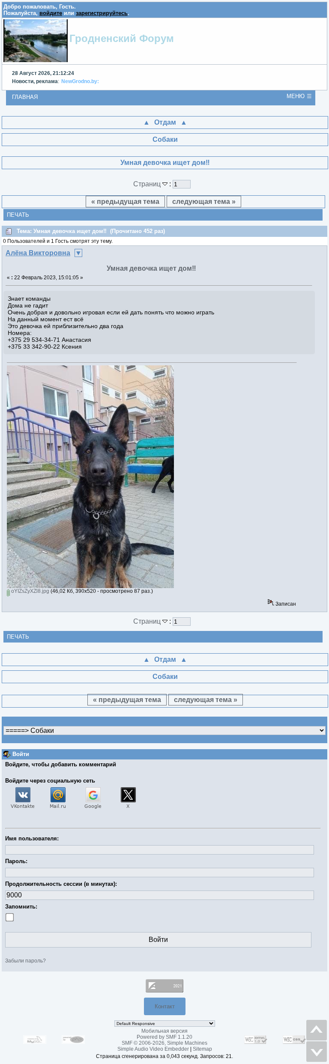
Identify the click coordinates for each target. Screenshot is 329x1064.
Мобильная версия (164, 1031)
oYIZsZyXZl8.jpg (29, 591)
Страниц (147, 184)
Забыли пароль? (25, 961)
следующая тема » (204, 201)
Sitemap (202, 1049)
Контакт (165, 1006)
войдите (50, 13)
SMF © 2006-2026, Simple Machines (164, 1043)
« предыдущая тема (125, 201)
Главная (25, 97)
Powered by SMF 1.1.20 (164, 1037)
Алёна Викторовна (38, 253)
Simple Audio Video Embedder (153, 1049)
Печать (18, 215)
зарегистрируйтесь (102, 13)
